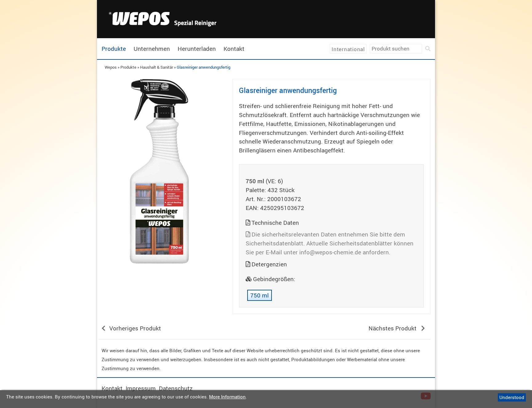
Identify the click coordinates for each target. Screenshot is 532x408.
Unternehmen (152, 49)
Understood (511, 397)
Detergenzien (269, 264)
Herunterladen (197, 49)
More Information (227, 397)
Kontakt (234, 49)
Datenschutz (176, 388)
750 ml (259, 295)
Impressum (141, 388)
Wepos (111, 67)
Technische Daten (275, 223)
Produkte (114, 49)
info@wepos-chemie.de (330, 252)
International (348, 49)
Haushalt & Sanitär (156, 67)
